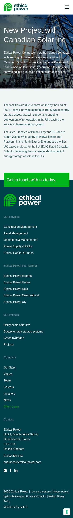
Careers (9, 387)
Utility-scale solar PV (17, 324)
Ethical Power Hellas (17, 282)
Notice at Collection (36, 496)
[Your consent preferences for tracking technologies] (66, 511)
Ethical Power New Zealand (21, 295)
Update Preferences (14, 496)
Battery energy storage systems (23, 331)
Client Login (11, 406)
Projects (9, 344)
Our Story (10, 367)
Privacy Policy (60, 491)
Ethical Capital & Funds (18, 252)
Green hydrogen (14, 337)
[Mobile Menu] (67, 7)
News (7, 400)
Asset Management (16, 233)
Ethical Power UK (15, 301)
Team (7, 380)
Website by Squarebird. (16, 507)
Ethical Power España (18, 275)
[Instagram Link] (5, 471)
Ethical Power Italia (16, 288)
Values (8, 374)
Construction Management (20, 226)
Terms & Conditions (40, 491)
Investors (9, 393)
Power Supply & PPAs (18, 246)
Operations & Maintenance (20, 239)
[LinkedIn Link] (16, 471)
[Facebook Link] (10, 471)
